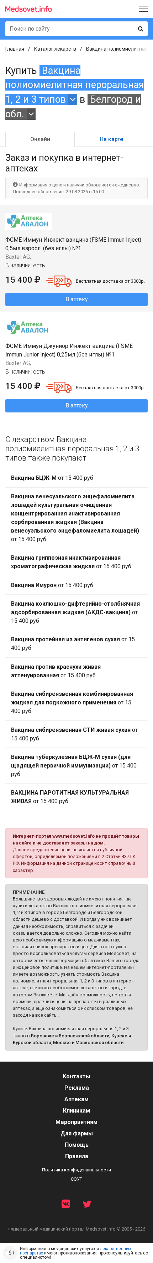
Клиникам (76, 1110)
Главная (14, 49)
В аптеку (76, 299)
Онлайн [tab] (40, 139)
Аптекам (76, 1099)
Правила (76, 1156)
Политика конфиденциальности (76, 1169)
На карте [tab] (111, 139)
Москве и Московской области (88, 1042)
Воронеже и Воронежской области (70, 1035)
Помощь (77, 1144)
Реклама (76, 1087)
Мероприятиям (76, 1122)
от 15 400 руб (52, 477)
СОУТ (76, 1179)
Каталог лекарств (55, 49)
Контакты (76, 1076)
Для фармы (76, 1133)
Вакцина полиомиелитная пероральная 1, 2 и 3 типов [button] (74, 85)
